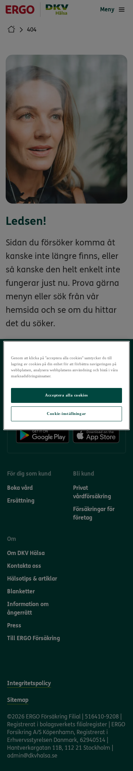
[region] (66, 385)
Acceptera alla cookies (66, 395)
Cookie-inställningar (66, 413)
